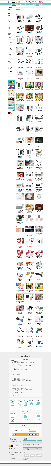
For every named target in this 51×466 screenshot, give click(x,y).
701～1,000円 (9, 28)
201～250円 (9, 20)
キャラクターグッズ (11, 60)
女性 (9, 76)
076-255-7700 (18, 429)
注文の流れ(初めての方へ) (22, 4)
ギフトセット (10, 62)
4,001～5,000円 (9, 33)
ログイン (28, 2)
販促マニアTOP (17, 7)
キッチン (10, 56)
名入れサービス (10, 4)
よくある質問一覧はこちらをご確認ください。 (16, 395)
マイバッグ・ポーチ (11, 43)
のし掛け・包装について (40, 4)
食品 (9, 61)
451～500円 (9, 26)
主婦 (9, 77)
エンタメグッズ (10, 55)
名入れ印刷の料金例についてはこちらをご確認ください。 (17, 385)
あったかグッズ (10, 67)
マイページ (32, 2)
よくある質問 (28, 4)
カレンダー (10, 68)
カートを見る (41, 2)
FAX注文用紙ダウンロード (40, 1)
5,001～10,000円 (9, 34)
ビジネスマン (10, 75)
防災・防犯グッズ (11, 42)
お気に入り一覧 (36, 2)
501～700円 (9, 27)
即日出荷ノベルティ (11, 41)
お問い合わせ (34, 4)
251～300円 (9, 21)
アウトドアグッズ (11, 49)
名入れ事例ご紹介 (16, 4)
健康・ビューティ (11, 54)
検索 (37, 5)
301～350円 (9, 22)
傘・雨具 (10, 48)
